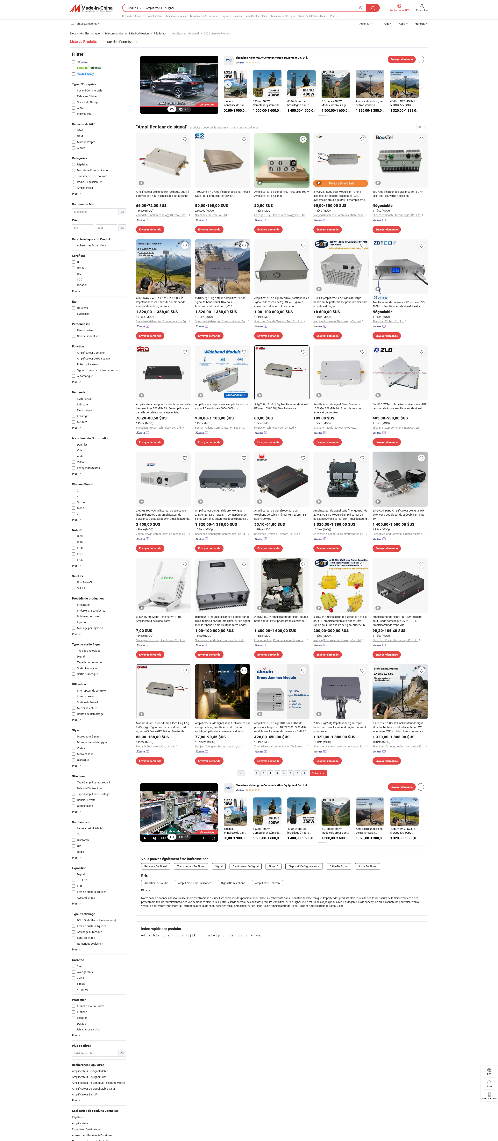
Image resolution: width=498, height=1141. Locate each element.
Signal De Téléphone (232, 16)
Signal (219, 866)
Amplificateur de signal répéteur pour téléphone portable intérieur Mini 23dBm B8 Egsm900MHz (280, 514)
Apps (402, 23)
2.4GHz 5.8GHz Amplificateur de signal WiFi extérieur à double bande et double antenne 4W (399, 514)
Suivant (317, 773)
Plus (144, 890)
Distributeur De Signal (246, 866)
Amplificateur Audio (176, 16)
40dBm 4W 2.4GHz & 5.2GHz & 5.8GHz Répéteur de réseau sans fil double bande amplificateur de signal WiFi (272, 103)
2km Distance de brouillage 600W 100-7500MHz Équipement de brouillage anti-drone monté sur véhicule (342, 103)
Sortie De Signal (367, 866)
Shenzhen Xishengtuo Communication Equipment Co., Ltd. (272, 57)
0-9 (143, 935)
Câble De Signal (339, 866)
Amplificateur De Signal (283, 16)
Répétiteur (78, 1117)
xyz (258, 935)
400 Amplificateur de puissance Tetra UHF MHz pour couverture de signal (398, 194)
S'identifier (422, 10)
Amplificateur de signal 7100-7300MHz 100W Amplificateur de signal (281, 194)
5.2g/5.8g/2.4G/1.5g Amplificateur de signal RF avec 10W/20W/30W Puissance (281, 406)
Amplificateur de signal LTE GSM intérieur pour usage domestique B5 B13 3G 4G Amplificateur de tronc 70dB (397, 621)
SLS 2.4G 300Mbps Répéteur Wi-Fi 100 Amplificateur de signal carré (159, 619)
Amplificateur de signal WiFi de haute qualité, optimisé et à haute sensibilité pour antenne (162, 194)
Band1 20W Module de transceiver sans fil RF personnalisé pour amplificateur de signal (400, 406)
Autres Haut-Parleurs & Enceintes (92, 1135)
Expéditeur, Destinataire (86, 1129)
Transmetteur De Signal (191, 866)
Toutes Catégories (86, 23)
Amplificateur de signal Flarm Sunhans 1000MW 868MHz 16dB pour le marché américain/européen (337, 408)
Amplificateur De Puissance (204, 16)
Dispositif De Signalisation (304, 866)
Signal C (273, 866)
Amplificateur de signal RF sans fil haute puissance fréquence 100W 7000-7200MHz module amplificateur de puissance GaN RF (280, 727)
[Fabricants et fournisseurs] (91, 8)
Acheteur (364, 23)
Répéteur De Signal (155, 866)
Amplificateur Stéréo (256, 16)
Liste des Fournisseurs (121, 41)
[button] (228, 84)
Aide (386, 23)
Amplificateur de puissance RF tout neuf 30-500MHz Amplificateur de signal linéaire (399, 304)
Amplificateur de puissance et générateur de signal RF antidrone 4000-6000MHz (221, 406)
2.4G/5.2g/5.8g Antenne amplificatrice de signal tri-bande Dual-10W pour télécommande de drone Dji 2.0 (307, 103)
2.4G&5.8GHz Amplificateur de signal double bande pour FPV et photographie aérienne (281, 619)
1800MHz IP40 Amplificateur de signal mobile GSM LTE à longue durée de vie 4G (222, 194)
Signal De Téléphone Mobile (312, 16)
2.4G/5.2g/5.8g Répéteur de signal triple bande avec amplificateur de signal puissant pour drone (339, 727)
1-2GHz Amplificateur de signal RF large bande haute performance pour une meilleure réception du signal (340, 302)
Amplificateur (155, 16)
